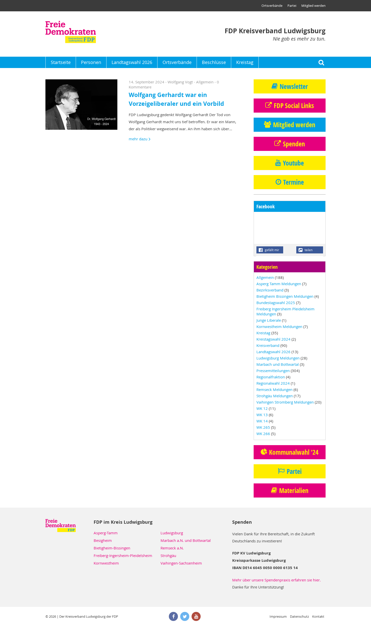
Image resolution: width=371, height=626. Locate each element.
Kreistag (244, 62)
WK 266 (263, 433)
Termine (293, 182)
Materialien (293, 490)
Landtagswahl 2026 (132, 62)
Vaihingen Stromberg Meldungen (285, 402)
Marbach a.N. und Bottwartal (186, 540)
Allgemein (205, 81)
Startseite (61, 62)
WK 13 (262, 414)
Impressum (278, 616)
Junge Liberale (268, 320)
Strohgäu (168, 555)
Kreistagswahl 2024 (273, 339)
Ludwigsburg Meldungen (278, 357)
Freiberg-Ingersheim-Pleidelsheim (123, 555)
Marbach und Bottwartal (277, 364)
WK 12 (262, 408)
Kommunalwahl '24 (294, 452)
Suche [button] (321, 62)
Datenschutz (299, 616)
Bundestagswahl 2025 (275, 302)
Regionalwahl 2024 (273, 383)
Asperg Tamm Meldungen (278, 283)
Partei (291, 5)
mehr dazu (138, 138)
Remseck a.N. (172, 547)
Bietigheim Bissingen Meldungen (284, 296)
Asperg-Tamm (106, 532)
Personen (91, 62)
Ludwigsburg (172, 532)
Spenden (294, 143)
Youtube (293, 163)
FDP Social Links (294, 105)
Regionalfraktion (270, 376)
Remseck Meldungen (274, 389)
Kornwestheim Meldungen (279, 326)
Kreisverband (267, 345)
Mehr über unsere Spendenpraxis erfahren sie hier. (276, 579)
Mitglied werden (313, 5)
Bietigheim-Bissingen (112, 547)
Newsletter (294, 86)
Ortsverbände (271, 5)
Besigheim (103, 540)
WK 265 (263, 427)
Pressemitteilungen (273, 370)
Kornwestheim (106, 563)
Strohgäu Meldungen (274, 395)
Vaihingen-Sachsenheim (181, 563)
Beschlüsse (214, 62)
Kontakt (318, 616)
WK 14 (262, 420)
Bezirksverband (269, 289)
